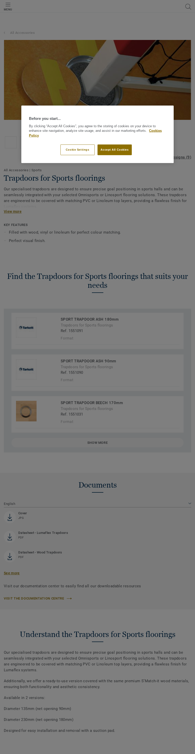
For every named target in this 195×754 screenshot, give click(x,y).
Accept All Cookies (114, 149)
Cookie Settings (77, 149)
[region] (97, 134)
